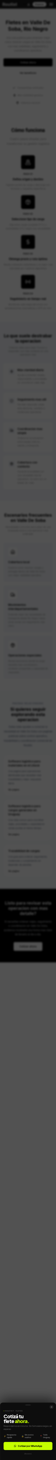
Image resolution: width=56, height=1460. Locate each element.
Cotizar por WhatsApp (30, 1446)
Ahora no (28, 1453)
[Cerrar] (52, 1407)
